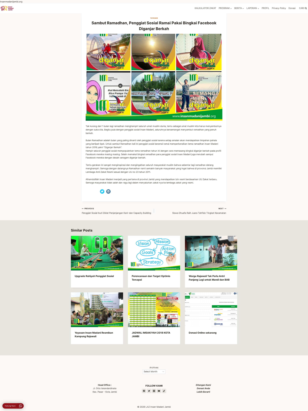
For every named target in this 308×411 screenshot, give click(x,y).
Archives (154, 367)
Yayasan (154, 18)
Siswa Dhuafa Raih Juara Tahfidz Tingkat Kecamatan (199, 210)
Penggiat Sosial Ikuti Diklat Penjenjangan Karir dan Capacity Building (116, 210)
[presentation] (97, 253)
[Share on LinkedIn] (108, 193)
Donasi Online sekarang (203, 332)
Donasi (292, 8)
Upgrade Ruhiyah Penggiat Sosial (94, 276)
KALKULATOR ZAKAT (205, 8)
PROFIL (265, 8)
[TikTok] (164, 391)
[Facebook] (144, 391)
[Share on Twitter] (102, 193)
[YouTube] (159, 391)
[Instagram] (154, 391)
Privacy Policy (279, 8)
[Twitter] (149, 391)
